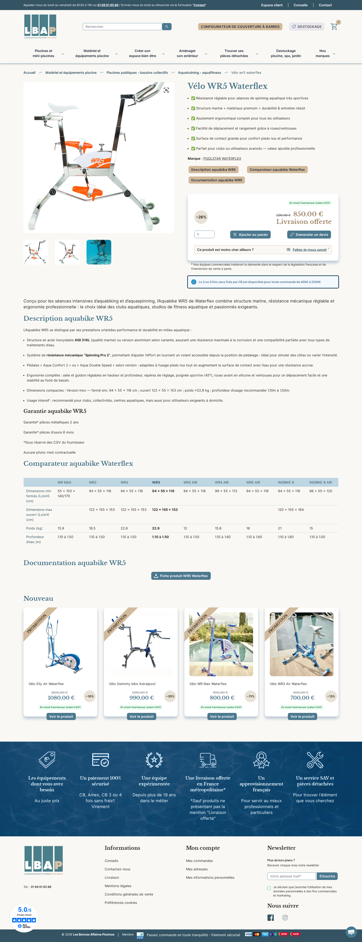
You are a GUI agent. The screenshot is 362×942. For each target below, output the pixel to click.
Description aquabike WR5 (213, 169)
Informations (122, 848)
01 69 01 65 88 (107, 5)
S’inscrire (327, 876)
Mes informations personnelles (210, 877)
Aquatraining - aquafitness (199, 72)
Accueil (29, 72)
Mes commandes (199, 861)
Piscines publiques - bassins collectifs (137, 72)
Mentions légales (118, 886)
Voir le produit (61, 716)
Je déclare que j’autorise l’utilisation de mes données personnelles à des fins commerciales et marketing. (305, 891)
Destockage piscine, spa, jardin (286, 53)
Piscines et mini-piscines (43, 53)
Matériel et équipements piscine (92, 53)
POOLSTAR (212, 158)
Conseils (301, 5)
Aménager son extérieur (187, 53)
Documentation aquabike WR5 (216, 180)
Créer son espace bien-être (142, 53)
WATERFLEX (231, 158)
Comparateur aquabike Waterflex (277, 169)
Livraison (112, 877)
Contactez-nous (117, 869)
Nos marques (323, 53)
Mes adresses (197, 869)
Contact (199, 5)
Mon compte (203, 848)
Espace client (272, 5)
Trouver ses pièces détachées (234, 53)
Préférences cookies (121, 902)
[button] (351, 932)
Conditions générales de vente (129, 894)
